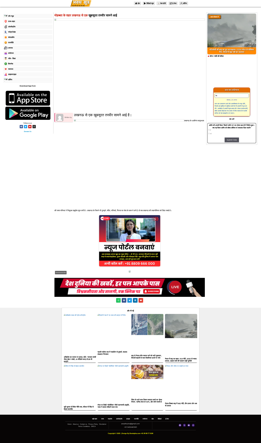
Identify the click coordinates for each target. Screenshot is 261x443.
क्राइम (128, 419)
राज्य (102, 419)
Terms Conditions (84, 426)
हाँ (210, 130)
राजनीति (136, 419)
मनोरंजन (145, 419)
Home (69, 424)
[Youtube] (188, 425)
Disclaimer (102, 424)
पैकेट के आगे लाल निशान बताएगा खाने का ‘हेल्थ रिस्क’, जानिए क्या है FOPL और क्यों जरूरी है (146, 401)
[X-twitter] (184, 425)
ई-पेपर (167, 419)
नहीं (211, 133)
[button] (118, 300)
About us (76, 424)
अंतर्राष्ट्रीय (119, 419)
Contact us (83, 424)
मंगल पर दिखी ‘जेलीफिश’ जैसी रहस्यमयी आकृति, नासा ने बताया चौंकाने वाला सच (113, 406)
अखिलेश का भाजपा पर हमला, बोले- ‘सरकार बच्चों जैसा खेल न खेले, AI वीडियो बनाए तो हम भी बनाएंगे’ (80, 359)
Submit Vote (232, 140)
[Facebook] (180, 425)
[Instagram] (193, 425)
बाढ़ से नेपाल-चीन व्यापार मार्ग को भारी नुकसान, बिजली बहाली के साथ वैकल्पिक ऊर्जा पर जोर (146, 357)
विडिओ (159, 419)
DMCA (93, 426)
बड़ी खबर (94, 419)
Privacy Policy (93, 424)
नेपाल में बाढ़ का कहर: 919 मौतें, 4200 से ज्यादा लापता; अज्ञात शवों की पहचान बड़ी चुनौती (181, 360)
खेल (153, 419)
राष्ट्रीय (110, 419)
